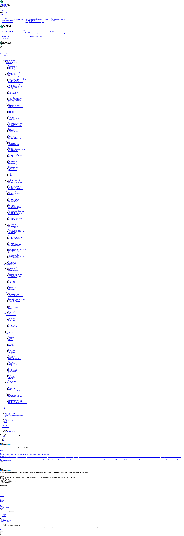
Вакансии (2, 498)
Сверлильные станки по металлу (13, 76)
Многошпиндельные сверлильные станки (147, 459)
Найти (1, 531)
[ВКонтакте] (1, 444)
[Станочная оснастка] (7, 37)
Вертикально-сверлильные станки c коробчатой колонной (21, 459)
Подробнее (2, 529)
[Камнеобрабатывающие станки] (7, 19)
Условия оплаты (3, 502)
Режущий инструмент (11, 356)
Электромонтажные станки (12, 172)
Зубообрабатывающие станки (176, 457)
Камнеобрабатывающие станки (11, 315)
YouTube (4, 439)
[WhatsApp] (7, 444)
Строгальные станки (11, 281)
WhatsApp (5, 440)
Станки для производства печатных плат (164, 457)
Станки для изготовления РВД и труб (14, 193)
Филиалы (1, 499)
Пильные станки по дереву (12, 286)
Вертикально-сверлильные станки (6, 459)
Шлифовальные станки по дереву (13, 294)
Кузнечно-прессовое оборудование (13, 161)
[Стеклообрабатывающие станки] (7, 21)
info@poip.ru (5, 6)
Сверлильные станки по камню (13, 323)
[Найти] (0, 8)
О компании (6, 418)
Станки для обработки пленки (13, 260)
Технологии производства (4, 507)
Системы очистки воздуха (12, 349)
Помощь (1, 501)
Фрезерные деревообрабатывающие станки (15, 274)
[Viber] (6, 444)
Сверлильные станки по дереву (13, 270)
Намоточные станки (11, 205)
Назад (5, 58)
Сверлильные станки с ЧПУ (121, 459)
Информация (2, 500)
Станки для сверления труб (89, 459)
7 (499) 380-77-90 (3, 4)
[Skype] (9, 444)
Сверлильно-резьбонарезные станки (64, 459)
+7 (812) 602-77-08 (3, 519)
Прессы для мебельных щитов (13, 307)
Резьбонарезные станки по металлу (14, 105)
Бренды (1, 508)
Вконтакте (5, 438)
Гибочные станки (11, 129)
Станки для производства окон (13, 226)
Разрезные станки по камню (12, 317)
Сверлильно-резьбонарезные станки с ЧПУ (133, 459)
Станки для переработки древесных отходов (15, 311)
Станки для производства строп (13, 243)
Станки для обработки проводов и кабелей (15, 182)
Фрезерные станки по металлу (13, 92)
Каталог (5, 59)
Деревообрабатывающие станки (16, 454)
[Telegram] (10, 444)
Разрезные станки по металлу (13, 115)
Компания (2, 496)
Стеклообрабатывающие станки (37, 454)
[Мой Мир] (3, 444)
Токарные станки (11, 64)
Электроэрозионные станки (12, 247)
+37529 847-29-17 (3, 5)
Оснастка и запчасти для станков (13, 395)
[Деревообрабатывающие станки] (7, 17)
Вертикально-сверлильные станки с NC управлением (39, 459)
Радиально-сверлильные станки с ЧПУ (110, 459)
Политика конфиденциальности (5, 504)
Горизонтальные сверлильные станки (160, 459)
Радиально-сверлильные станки (99, 459)
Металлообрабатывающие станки (11, 62)
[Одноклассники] (2, 444)
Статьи (1, 506)
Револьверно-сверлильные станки (171, 459)
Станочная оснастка (9, 332)
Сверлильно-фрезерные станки (53, 459)
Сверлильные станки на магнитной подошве (77, 459)
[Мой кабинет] (0, 13)
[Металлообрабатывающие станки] (7, 16)
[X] (5, 444)
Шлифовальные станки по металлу (14, 143)
